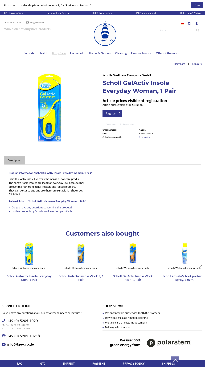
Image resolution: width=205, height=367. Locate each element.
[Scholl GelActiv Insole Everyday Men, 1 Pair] (29, 253)
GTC (42, 363)
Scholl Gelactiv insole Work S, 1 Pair (81, 278)
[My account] (196, 24)
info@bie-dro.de (37, 22)
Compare (110, 124)
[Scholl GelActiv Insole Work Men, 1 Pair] (133, 253)
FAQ (19, 363)
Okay (197, 5)
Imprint (69, 363)
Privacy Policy (133, 363)
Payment (98, 363)
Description (14, 160)
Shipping (168, 363)
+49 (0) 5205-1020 (22, 320)
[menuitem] (189, 24)
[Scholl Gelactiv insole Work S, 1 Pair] (81, 253)
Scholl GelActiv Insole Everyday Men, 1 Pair (29, 278)
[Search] (198, 30)
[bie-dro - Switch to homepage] (95, 33)
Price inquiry (144, 137)
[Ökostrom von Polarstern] (152, 342)
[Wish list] (189, 24)
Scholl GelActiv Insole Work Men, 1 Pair (133, 278)
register (111, 113)
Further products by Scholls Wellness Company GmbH (42, 211)
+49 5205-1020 (14, 22)
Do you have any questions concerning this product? (41, 207)
